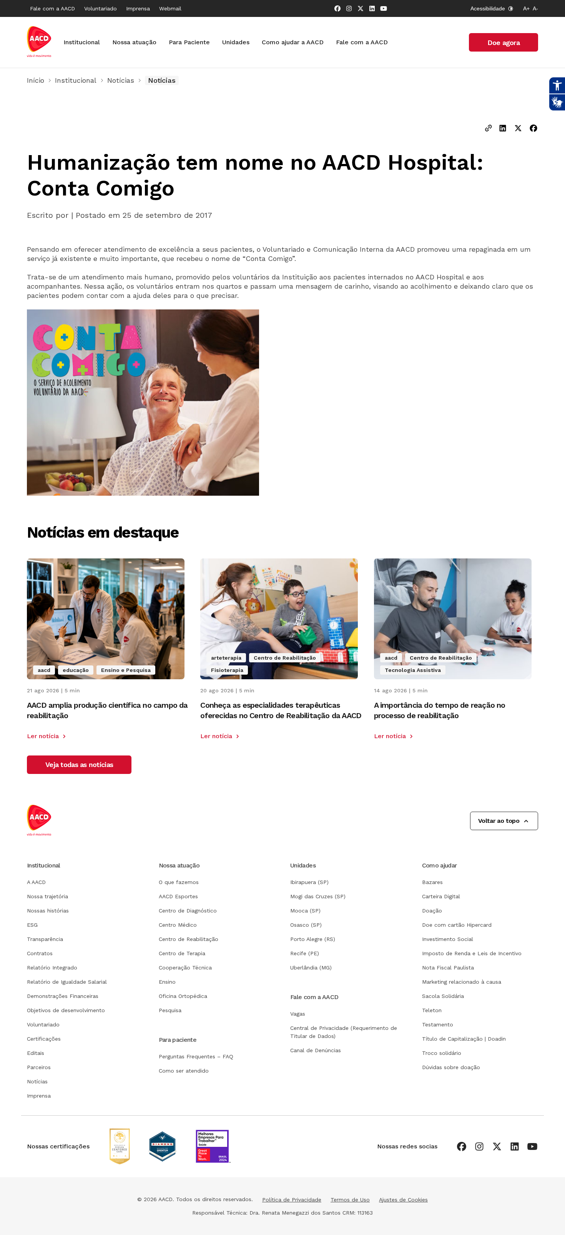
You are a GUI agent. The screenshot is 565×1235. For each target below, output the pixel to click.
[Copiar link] (488, 129)
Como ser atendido (184, 1071)
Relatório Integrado (52, 967)
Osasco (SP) (306, 925)
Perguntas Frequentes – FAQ (196, 1056)
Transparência (45, 939)
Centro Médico (178, 925)
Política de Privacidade (291, 1200)
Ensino (167, 982)
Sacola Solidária (443, 996)
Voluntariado (100, 8)
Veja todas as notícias (79, 764)
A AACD (36, 882)
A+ (526, 8)
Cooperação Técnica (185, 967)
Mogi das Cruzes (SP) (318, 896)
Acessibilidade (487, 8)
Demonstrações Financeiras (62, 996)
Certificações (44, 1039)
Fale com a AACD (52, 8)
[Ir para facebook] (337, 8)
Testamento (437, 1024)
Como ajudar (439, 865)
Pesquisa (170, 1010)
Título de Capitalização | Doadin (464, 1039)
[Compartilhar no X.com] (518, 129)
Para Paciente (189, 42)
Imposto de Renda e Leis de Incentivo (472, 953)
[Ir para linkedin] (372, 8)
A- (535, 8)
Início (35, 80)
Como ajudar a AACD (293, 42)
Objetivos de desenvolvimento (66, 1010)
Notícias (120, 80)
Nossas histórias (48, 910)
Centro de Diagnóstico (188, 910)
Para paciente (178, 1039)
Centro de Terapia (182, 953)
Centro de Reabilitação (188, 939)
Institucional (81, 42)
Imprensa (138, 8)
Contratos (40, 953)
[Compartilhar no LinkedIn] (502, 129)
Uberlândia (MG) (311, 967)
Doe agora (503, 42)
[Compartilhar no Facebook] (533, 129)
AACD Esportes (178, 896)
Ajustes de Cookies (403, 1200)
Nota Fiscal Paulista (448, 967)
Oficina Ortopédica (183, 996)
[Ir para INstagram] (349, 8)
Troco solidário (441, 1053)
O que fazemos (179, 882)
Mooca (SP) (305, 910)
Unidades (235, 42)
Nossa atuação (134, 42)
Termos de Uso (350, 1200)
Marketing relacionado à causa (461, 982)
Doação (432, 910)
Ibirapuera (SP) (309, 882)
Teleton (432, 1010)
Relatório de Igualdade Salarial (67, 982)
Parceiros (39, 1067)
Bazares (432, 882)
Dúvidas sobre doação (451, 1067)
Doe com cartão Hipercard (457, 925)
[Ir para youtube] (383, 8)
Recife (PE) (304, 953)
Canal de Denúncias (315, 1050)
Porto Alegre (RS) (312, 939)
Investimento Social (447, 939)
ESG (32, 925)
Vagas (297, 1014)
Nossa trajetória (47, 896)
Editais (35, 1053)
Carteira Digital (441, 896)
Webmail (170, 8)
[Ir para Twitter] (360, 8)
